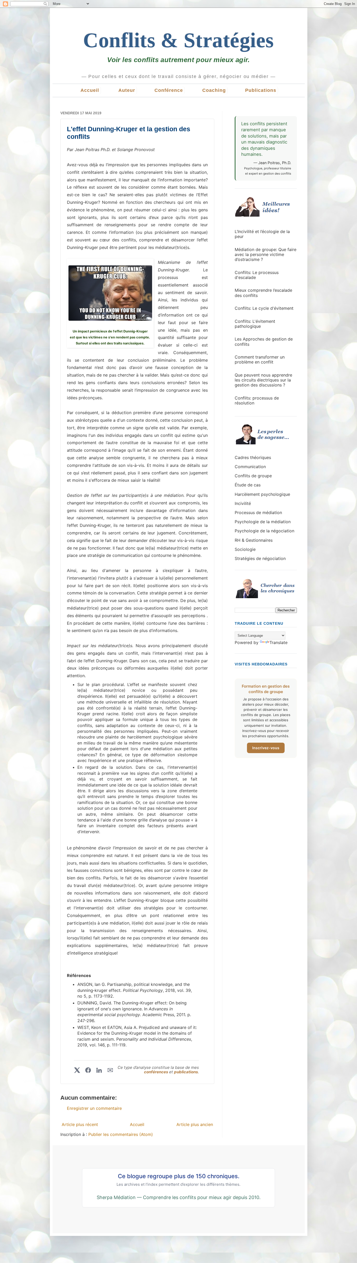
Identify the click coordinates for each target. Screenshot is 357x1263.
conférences (156, 1071)
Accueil (89, 90)
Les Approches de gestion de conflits (264, 341)
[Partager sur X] (77, 1070)
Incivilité (243, 503)
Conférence (168, 90)
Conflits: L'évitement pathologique (255, 324)
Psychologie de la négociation (264, 530)
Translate (278, 642)
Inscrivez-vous (265, 748)
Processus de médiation (258, 512)
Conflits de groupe (253, 475)
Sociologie (245, 549)
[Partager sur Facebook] (88, 1070)
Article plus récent (80, 1124)
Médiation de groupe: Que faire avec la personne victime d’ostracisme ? (265, 254)
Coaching (214, 90)
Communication (250, 466)
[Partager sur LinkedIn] (99, 1070)
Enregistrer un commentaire (94, 1108)
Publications (260, 90)
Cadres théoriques (253, 457)
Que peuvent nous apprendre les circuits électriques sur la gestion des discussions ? (263, 380)
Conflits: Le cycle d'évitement (264, 308)
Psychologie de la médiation (263, 521)
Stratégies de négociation (260, 558)
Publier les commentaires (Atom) (120, 1134)
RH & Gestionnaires (254, 540)
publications (186, 1071)
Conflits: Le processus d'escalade (257, 275)
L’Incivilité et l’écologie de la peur (262, 234)
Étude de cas (248, 484)
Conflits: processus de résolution (257, 400)
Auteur (126, 90)
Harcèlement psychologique (262, 494)
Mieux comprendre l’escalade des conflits (263, 293)
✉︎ (110, 1070)
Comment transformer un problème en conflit (260, 359)
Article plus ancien (194, 1124)
